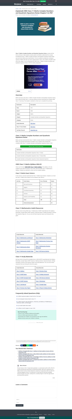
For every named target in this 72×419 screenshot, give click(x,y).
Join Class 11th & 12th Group (36, 146)
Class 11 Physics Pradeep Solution (44, 287)
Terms (53, 414)
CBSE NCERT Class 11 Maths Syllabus (33, 167)
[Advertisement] (36, 44)
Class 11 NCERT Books (22, 274)
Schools (44, 4)
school (17, 8)
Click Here (32, 123)
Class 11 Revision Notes (41, 271)
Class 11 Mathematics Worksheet (43, 237)
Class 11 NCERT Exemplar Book (24, 277)
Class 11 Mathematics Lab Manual (25, 237)
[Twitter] (24, 345)
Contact (45, 414)
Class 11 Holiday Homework (42, 274)
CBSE (20, 8)
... (54, 377)
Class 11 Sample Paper (41, 284)
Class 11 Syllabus (20, 271)
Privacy (49, 414)
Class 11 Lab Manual (21, 284)
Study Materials (30, 4)
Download (43, 1)
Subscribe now (33, 130)
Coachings (39, 4)
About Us (40, 414)
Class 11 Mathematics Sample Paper (25, 251)
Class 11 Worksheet (40, 281)
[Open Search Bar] (56, 4)
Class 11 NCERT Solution (22, 281)
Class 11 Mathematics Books (23, 247)
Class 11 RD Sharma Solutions (43, 277)
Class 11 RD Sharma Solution (42, 251)
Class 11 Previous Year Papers (23, 287)
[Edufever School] (18, 4)
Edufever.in (50, 4)
